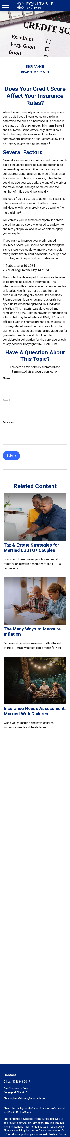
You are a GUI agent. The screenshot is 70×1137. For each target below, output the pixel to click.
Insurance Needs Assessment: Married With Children (35, 711)
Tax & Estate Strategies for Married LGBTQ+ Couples (31, 547)
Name (6, 378)
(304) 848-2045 (21, 1081)
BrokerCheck (23, 1112)
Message (9, 422)
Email (6, 400)
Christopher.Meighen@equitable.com (25, 1098)
